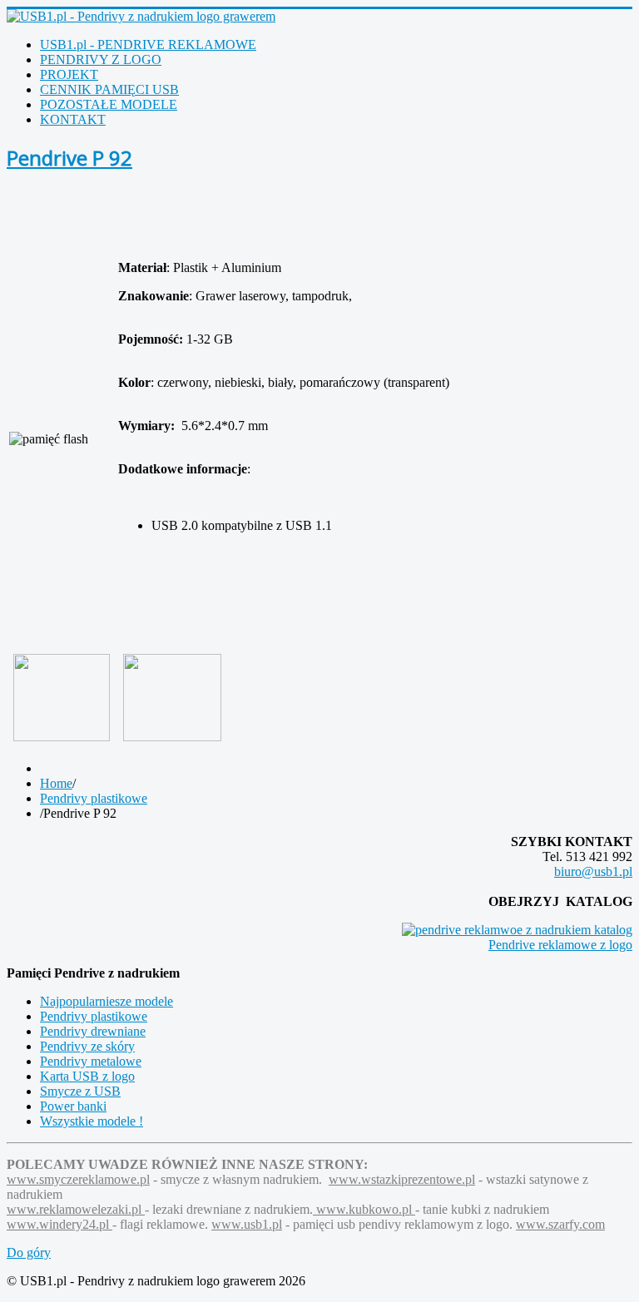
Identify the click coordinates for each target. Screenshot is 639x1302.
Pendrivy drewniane (93, 1031)
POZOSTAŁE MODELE (108, 104)
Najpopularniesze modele (106, 1001)
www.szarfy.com (560, 1224)
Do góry (29, 1252)
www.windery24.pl (59, 1224)
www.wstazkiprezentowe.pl (402, 1179)
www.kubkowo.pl (364, 1209)
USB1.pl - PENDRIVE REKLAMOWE (148, 44)
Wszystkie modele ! (91, 1121)
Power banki (73, 1106)
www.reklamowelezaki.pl (76, 1209)
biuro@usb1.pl (593, 871)
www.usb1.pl (246, 1224)
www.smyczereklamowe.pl (78, 1179)
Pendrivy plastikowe (93, 798)
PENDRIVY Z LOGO (100, 59)
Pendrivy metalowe (90, 1061)
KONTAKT (73, 119)
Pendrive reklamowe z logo (560, 945)
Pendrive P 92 (69, 157)
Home (56, 783)
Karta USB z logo (87, 1076)
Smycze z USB (80, 1091)
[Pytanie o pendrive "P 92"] (172, 696)
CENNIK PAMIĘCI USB (109, 89)
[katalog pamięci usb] (517, 930)
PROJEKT (69, 74)
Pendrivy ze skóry (87, 1046)
